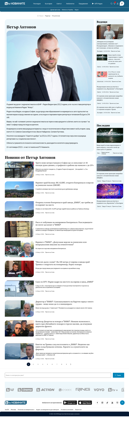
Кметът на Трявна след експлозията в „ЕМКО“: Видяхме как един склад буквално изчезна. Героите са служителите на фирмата (63, 347)
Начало (41, 16)
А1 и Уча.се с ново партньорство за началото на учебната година (115, 75)
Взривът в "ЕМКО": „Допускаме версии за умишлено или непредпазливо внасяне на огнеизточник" (61, 243)
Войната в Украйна (67, 9)
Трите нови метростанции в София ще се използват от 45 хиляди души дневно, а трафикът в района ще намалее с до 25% (65, 164)
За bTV (7, 409)
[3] (114, 4)
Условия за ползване (67, 409)
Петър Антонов (56, 16)
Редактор (47, 16)
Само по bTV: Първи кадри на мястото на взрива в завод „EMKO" (64, 282)
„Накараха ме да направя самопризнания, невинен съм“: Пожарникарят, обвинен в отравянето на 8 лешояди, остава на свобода (110, 45)
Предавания (83, 4)
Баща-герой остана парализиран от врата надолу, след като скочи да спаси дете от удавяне (115, 59)
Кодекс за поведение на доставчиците (47, 409)
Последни (37, 4)
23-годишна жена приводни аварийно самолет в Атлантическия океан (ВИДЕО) (110, 98)
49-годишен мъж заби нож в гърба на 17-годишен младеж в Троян (109, 108)
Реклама (13, 409)
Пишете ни (78, 409)
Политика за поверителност (26, 409)
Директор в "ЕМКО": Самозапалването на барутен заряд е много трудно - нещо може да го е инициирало (64, 302)
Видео (77, 9)
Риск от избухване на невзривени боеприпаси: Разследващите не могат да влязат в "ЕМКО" (64, 223)
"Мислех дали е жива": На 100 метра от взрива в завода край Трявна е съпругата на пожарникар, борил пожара (63, 263)
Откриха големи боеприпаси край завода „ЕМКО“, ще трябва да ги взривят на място (64, 203)
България (48, 4)
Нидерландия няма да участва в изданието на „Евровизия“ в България (110, 88)
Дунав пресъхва (55, 9)
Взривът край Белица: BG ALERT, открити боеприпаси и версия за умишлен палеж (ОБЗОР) (65, 183)
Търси (119, 375)
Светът (59, 4)
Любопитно (70, 4)
